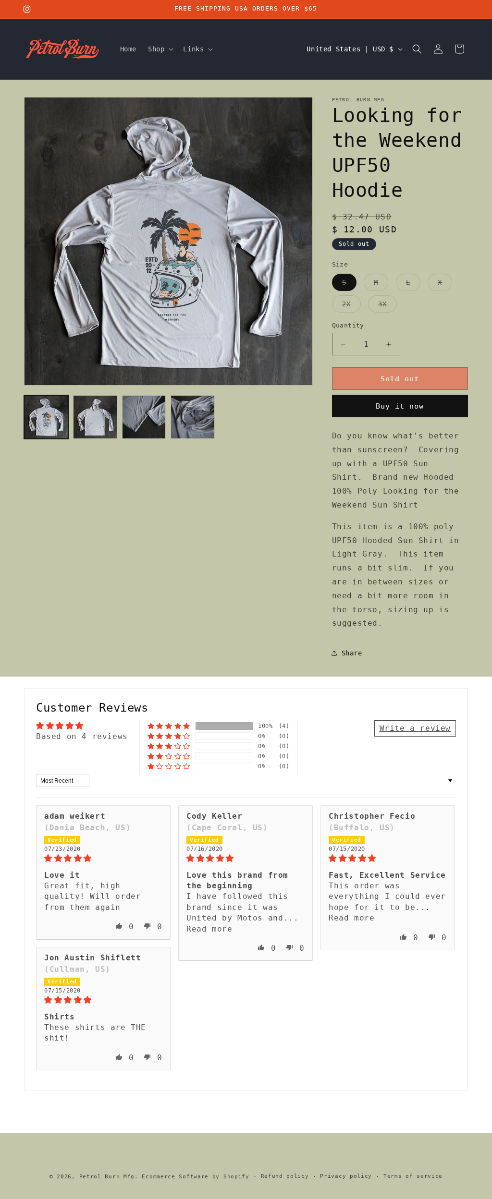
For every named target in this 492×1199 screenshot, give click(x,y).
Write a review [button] (415, 728)
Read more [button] (209, 928)
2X (351, 306)
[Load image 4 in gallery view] (193, 417)
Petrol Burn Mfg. (108, 1177)
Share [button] (352, 653)
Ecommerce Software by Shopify (195, 1177)
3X (387, 306)
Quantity (348, 325)
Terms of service (413, 1176)
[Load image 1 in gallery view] (46, 417)
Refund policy (285, 1176)
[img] (103, 858)
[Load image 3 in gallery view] (144, 417)
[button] (159, 49)
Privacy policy (346, 1176)
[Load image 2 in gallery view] (95, 417)
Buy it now (400, 406)
